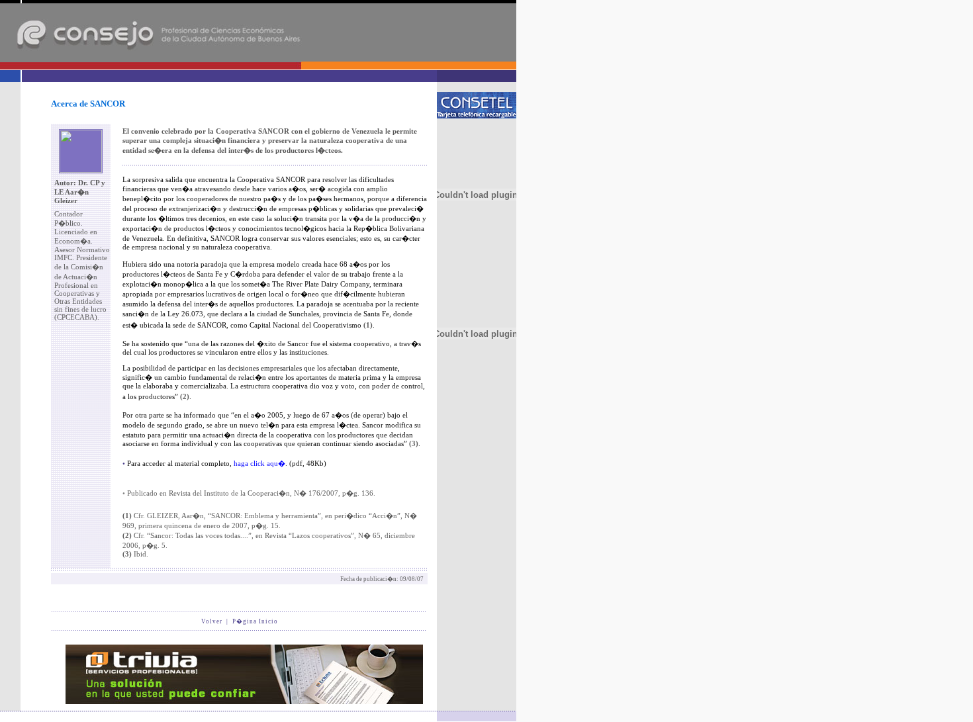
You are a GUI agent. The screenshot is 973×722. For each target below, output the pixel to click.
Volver (211, 621)
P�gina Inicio (255, 621)
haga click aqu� (258, 463)
